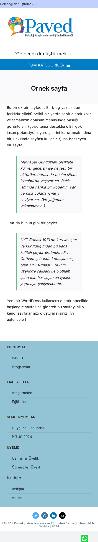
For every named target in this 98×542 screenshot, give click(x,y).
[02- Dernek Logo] (41, 7)
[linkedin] (53, 515)
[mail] (62, 515)
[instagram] (44, 515)
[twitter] (35, 515)
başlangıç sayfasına (24, 307)
